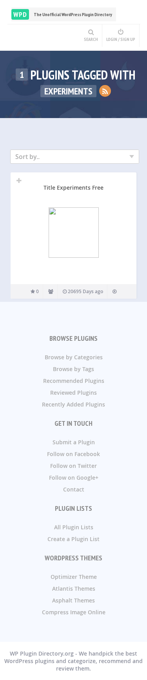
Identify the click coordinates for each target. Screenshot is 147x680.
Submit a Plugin (74, 442)
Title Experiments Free (73, 187)
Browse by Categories (74, 357)
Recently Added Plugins (73, 404)
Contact (73, 489)
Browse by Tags (73, 369)
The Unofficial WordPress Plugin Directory (62, 14)
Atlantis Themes (73, 588)
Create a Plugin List (73, 539)
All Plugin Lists (73, 527)
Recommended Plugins (73, 380)
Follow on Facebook (73, 454)
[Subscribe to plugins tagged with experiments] (105, 91)
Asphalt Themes (73, 600)
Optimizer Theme (74, 576)
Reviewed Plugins (73, 392)
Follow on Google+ (73, 477)
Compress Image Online (73, 612)
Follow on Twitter (73, 465)
